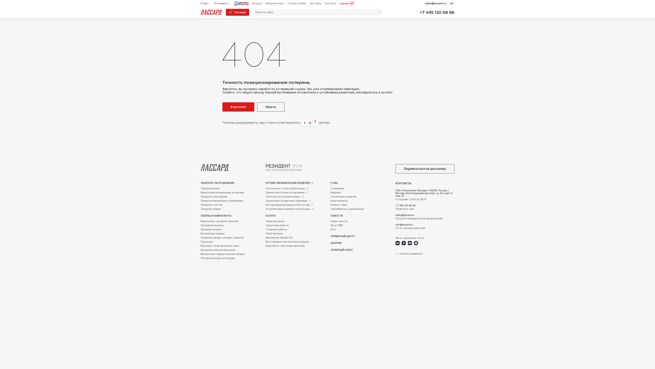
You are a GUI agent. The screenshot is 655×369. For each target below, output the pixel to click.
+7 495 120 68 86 (436, 12)
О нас (204, 3)
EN (451, 3)
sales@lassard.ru (435, 3)
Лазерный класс (274, 3)
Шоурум (257, 3)
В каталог (238, 107)
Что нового (221, 3)
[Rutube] (410, 243)
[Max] (416, 243)
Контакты (330, 3)
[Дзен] (404, 243)
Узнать (270, 107)
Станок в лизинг (297, 3)
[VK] (398, 243)
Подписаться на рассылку (425, 168)
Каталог (240, 12)
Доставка (316, 3)
